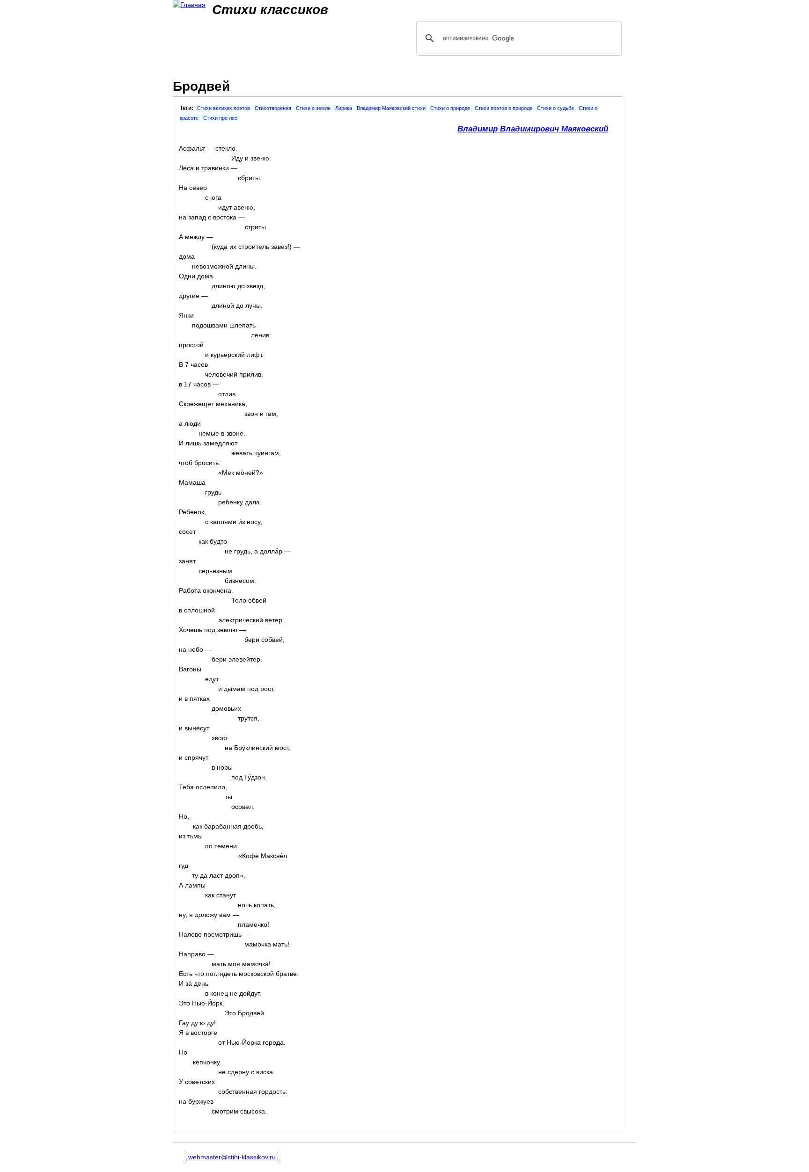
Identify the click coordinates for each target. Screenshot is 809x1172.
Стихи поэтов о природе (503, 108)
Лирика (343, 108)
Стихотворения (273, 108)
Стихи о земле (313, 108)
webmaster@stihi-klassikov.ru (232, 1157)
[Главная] (189, 5)
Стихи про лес (220, 118)
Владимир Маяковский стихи (391, 108)
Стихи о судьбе (555, 108)
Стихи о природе (450, 108)
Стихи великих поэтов (223, 108)
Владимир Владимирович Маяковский (532, 128)
